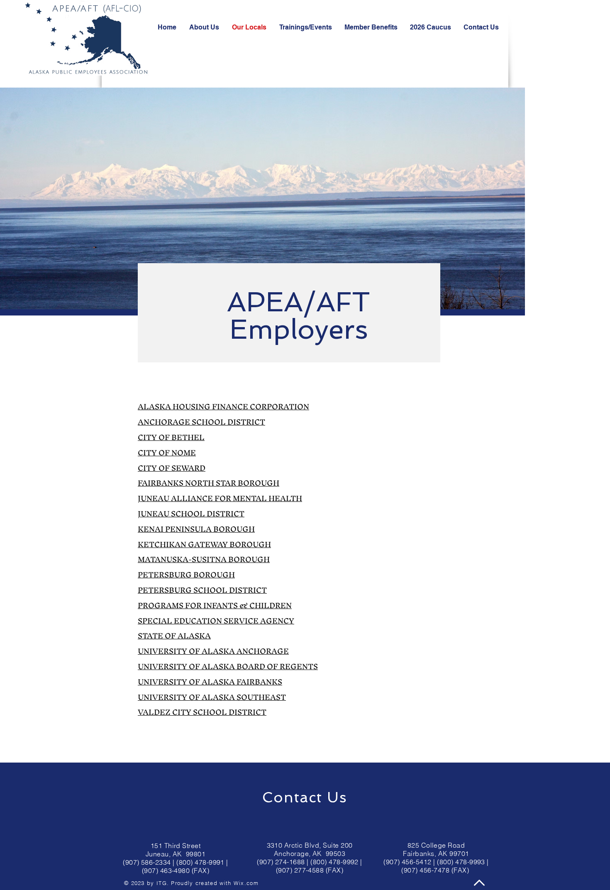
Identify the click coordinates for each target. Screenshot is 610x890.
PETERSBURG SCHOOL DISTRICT (202, 590)
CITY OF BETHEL (171, 437)
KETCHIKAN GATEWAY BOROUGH (204, 544)
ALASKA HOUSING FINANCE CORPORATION (223, 406)
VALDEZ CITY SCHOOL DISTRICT (202, 712)
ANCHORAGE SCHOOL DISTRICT (201, 421)
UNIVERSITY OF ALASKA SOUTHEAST (212, 697)
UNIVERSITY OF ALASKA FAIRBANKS (210, 681)
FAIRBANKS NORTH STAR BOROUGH (208, 482)
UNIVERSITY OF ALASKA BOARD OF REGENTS (228, 666)
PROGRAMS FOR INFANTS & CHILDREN (215, 605)
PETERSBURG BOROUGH (186, 574)
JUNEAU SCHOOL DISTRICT (191, 513)
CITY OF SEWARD (171, 468)
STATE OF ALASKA (174, 635)
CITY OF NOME (167, 452)
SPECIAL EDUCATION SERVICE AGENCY (216, 620)
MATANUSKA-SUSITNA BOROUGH (204, 559)
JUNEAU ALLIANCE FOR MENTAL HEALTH (220, 498)
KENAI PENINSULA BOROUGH (196, 529)
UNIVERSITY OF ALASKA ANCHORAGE (213, 651)
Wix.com (246, 883)
